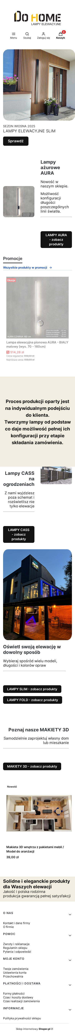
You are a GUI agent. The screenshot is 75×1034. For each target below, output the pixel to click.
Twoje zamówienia (15, 969)
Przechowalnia (13, 976)
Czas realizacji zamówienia (21, 1001)
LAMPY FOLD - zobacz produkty (32, 700)
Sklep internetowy (33, 1028)
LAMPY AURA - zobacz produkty (56, 239)
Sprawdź (16, 141)
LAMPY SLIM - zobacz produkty (32, 689)
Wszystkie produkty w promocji (25, 267)
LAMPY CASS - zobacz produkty (18, 534)
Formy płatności (14, 993)
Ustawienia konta (14, 972)
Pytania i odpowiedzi (17, 951)
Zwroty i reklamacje (16, 944)
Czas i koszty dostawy (18, 997)
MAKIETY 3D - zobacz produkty (32, 766)
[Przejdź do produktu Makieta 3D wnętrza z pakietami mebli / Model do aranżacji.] (39, 813)
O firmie (8, 927)
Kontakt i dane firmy (16, 923)
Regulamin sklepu (15, 948)
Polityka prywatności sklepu (22, 1018)
